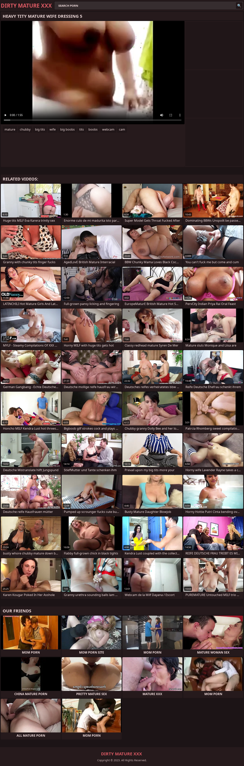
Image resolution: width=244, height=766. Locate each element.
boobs (93, 129)
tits (81, 129)
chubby (25, 129)
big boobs (67, 129)
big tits (40, 129)
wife (53, 129)
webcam (108, 129)
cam (122, 129)
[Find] (239, 5)
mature (10, 129)
